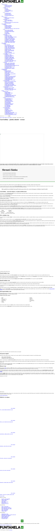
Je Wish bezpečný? (7, 33)
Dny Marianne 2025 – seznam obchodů (10, 95)
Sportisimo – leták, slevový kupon (9, 58)
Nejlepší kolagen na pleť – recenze (10, 96)
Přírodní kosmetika (7, 92)
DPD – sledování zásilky (5, 517)
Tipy (4, 12)
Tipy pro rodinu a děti (6, 107)
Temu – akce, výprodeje (8, 14)
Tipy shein (4, 21)
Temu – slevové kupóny (8, 6)
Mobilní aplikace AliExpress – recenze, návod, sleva (12, 28)
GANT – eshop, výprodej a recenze (10, 47)
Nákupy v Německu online (5, 516)
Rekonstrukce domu (8, 111)
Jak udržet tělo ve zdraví (8, 100)
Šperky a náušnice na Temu (9, 10)
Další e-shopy (5, 34)
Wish (4, 29)
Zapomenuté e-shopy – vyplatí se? (9, 68)
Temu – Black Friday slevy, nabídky (7, 508)
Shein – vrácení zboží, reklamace (9, 17)
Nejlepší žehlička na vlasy (8, 79)
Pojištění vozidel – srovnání (9, 110)
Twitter (1, 395)
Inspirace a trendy (5, 91)
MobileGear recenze (8, 71)
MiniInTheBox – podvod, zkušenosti (10, 41)
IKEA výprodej (4, 502)
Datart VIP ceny (7, 75)
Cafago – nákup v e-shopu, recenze (10, 42)
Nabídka (4, 7)
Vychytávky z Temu (4, 518)
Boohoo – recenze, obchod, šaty (9, 50)
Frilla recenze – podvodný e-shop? (10, 67)
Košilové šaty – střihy (8, 49)
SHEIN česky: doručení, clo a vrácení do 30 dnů (11, 22)
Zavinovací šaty (7, 51)
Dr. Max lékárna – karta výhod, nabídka (10, 85)
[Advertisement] (27, 127)
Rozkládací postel (7, 93)
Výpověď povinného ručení (9, 113)
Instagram (6, 395)
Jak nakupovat (5, 4)
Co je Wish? (6, 32)
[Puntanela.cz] (11, 2)
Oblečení (4, 43)
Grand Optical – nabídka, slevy (9, 55)
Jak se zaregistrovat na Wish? (9, 30)
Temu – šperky (4, 501)
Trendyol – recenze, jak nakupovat (10, 48)
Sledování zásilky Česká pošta (9, 103)
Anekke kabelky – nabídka (8, 59)
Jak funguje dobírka (8, 102)
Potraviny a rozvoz (6, 86)
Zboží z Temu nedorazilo (8, 5)
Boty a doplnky (10, 117)
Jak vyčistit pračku (7, 106)
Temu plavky (7, 9)
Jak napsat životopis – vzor (8, 98)
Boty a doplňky (5, 53)
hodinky (1, 371)
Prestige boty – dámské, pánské (9, 57)
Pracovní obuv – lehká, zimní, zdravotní (10, 60)
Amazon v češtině (7, 74)
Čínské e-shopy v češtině (8, 36)
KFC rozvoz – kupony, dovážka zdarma (10, 89)
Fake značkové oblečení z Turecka (10, 64)
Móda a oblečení (4, 117)
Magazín (3, 90)
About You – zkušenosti (8, 52)
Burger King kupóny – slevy (9, 88)
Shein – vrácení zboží (5, 510)
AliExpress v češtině (8, 27)
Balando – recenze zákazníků (9, 37)
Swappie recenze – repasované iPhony (10, 73)
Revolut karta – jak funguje (9, 104)
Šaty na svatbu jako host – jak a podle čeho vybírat (12, 65)
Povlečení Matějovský (8, 70)
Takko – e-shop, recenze (5, 499)
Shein (2, 16)
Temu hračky (7, 11)
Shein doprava (7, 18)
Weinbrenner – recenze (8, 54)
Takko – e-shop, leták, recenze (9, 46)
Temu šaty (6, 8)
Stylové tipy (5, 62)
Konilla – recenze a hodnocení (9, 72)
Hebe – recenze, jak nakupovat (9, 82)
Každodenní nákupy (4, 69)
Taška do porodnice (7, 108)
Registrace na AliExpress (8, 26)
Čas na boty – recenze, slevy (9, 61)
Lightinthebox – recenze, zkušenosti (10, 39)
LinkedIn (3, 395)
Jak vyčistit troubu (7, 105)
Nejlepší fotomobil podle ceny (9, 78)
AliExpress (4, 24)
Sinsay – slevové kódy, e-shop (6, 507)
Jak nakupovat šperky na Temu (9, 15)
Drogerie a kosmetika (6, 80)
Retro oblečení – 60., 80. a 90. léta (9, 63)
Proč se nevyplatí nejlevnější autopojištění (10, 114)
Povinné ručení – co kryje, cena (9, 112)
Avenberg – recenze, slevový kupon (10, 76)
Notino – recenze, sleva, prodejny (9, 84)
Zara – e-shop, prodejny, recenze (9, 45)
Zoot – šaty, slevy (7, 44)
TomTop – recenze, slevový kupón (10, 38)
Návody (4, 97)
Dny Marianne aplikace (8, 94)
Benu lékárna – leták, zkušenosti (9, 83)
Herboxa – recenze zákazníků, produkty (10, 81)
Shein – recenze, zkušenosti (9, 20)
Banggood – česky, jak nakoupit (9, 40)
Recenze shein (5, 19)
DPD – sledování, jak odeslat (9, 101)
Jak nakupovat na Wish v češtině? (9, 31)
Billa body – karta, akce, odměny (9, 87)
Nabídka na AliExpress (8, 25)
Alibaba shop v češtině (8, 35)
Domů (1, 117)
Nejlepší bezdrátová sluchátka (9, 77)
